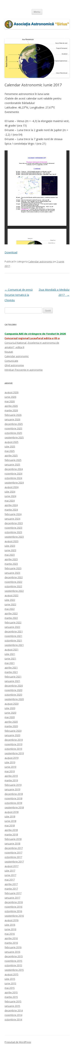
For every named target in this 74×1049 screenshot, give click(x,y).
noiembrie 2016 (13, 906)
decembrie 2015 (14, 956)
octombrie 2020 (13, 694)
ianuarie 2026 (12, 419)
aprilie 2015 (11, 992)
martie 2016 (11, 942)
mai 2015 (10, 988)
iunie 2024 (10, 496)
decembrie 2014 (14, 1010)
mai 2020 (10, 717)
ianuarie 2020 (12, 735)
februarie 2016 (13, 947)
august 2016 (11, 920)
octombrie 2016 (13, 911)
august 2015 (11, 974)
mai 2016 (10, 933)
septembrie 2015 (14, 970)
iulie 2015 (10, 979)
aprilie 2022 (11, 613)
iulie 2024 (10, 491)
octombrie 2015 (13, 965)
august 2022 (11, 595)
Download (11, 252)
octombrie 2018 (13, 803)
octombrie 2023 (13, 532)
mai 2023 (10, 554)
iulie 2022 (10, 600)
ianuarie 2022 (12, 627)
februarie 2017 (13, 893)
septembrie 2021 (14, 645)
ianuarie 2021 (12, 681)
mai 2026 (10, 401)
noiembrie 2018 (13, 798)
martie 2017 (11, 888)
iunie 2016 (10, 929)
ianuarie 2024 (12, 518)
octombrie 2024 (13, 478)
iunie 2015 (10, 983)
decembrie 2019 (14, 739)
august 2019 (11, 757)
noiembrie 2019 (13, 744)
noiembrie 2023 (13, 527)
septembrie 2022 (14, 591)
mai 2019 (10, 771)
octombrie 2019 (13, 748)
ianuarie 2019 (12, 789)
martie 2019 (11, 780)
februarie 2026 (13, 415)
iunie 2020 (10, 712)
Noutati (9, 351)
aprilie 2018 (11, 830)
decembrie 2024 (14, 469)
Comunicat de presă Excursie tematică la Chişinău (19, 295)
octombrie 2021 (13, 640)
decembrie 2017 (14, 848)
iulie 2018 (10, 816)
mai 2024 (10, 500)
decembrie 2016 (14, 902)
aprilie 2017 (11, 884)
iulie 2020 (10, 708)
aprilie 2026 (11, 406)
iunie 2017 (10, 875)
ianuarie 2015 (12, 1006)
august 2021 (11, 649)
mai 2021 (10, 663)
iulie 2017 (10, 870)
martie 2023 (11, 563)
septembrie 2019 (14, 753)
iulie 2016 (10, 924)
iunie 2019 (10, 767)
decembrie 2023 (14, 523)
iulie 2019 (10, 762)
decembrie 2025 (14, 424)
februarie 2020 (13, 730)
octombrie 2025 (13, 433)
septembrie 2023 (14, 536)
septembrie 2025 (14, 437)
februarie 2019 (13, 785)
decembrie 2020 (14, 685)
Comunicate (11, 360)
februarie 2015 (13, 1001)
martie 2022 (11, 618)
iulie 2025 (10, 446)
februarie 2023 (13, 568)
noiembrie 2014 (13, 1015)
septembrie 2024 (14, 482)
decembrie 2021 (14, 631)
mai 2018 (10, 825)
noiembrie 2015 (13, 961)
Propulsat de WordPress (18, 1042)
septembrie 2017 (14, 861)
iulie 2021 (10, 654)
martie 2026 (11, 410)
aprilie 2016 (11, 938)
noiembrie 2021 (13, 636)
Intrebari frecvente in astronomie (24, 369)
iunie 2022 (10, 604)
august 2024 (11, 487)
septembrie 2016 (14, 915)
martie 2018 (11, 834)
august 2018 (11, 812)
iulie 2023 (10, 545)
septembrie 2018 (14, 807)
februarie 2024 (13, 514)
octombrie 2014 (13, 1019)
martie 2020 (11, 726)
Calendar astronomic (40, 261)
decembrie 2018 (14, 794)
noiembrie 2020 (13, 690)
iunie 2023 (10, 550)
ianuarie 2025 (12, 464)
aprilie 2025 (11, 455)
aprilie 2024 (11, 505)
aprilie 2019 (11, 776)
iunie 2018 (10, 821)
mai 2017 (10, 879)
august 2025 (11, 442)
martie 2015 (11, 997)
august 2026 (11, 392)
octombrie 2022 (13, 586)
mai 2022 (10, 609)
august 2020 (11, 703)
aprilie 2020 (11, 721)
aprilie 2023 (11, 559)
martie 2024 (11, 509)
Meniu (37, 11)
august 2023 (11, 541)
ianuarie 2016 (12, 951)
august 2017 (11, 866)
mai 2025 (10, 451)
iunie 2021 (10, 658)
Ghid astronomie (14, 365)
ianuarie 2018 (12, 843)
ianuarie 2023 (12, 573)
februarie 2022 (13, 622)
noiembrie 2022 (13, 582)
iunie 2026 (10, 397)
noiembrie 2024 (13, 473)
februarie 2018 (13, 839)
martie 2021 (11, 672)
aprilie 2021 (11, 667)
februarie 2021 (13, 676)
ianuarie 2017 (12, 897)
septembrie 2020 (14, 699)
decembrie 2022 (14, 577)
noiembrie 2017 (13, 852)
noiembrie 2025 (13, 428)
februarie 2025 (13, 460)
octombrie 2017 (13, 857)
